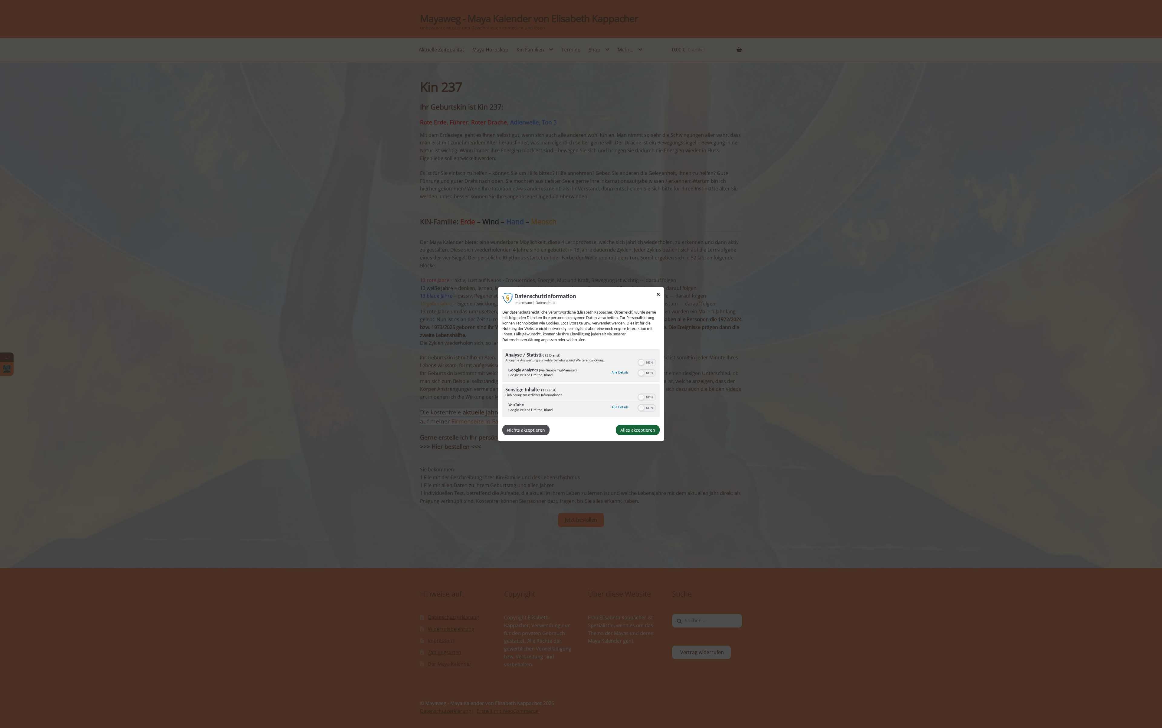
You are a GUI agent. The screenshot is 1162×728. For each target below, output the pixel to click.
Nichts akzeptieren (526, 430)
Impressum (523, 303)
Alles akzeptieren (637, 430)
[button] (641, 362)
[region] (581, 383)
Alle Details (620, 372)
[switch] (647, 361)
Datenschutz (545, 303)
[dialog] (581, 364)
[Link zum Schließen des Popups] (658, 295)
